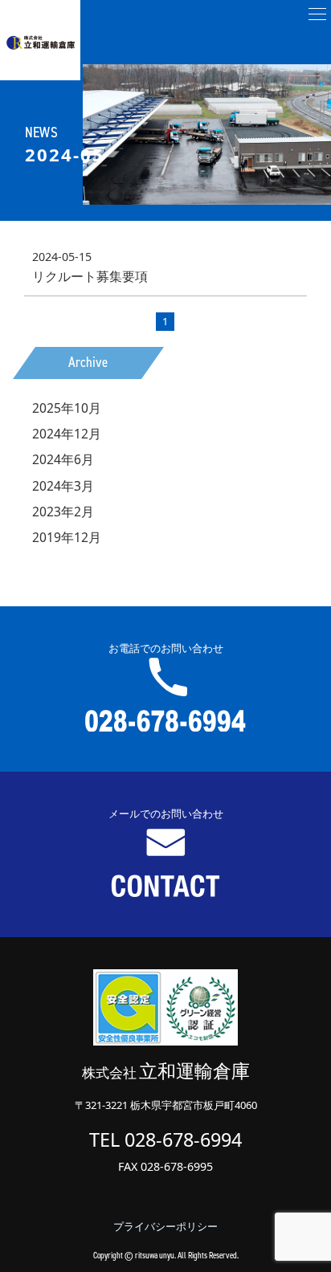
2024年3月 (63, 486)
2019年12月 (66, 537)
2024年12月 (66, 433)
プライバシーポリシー (165, 1226)
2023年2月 (63, 511)
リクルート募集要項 (90, 276)
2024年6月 (63, 459)
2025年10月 (66, 408)
